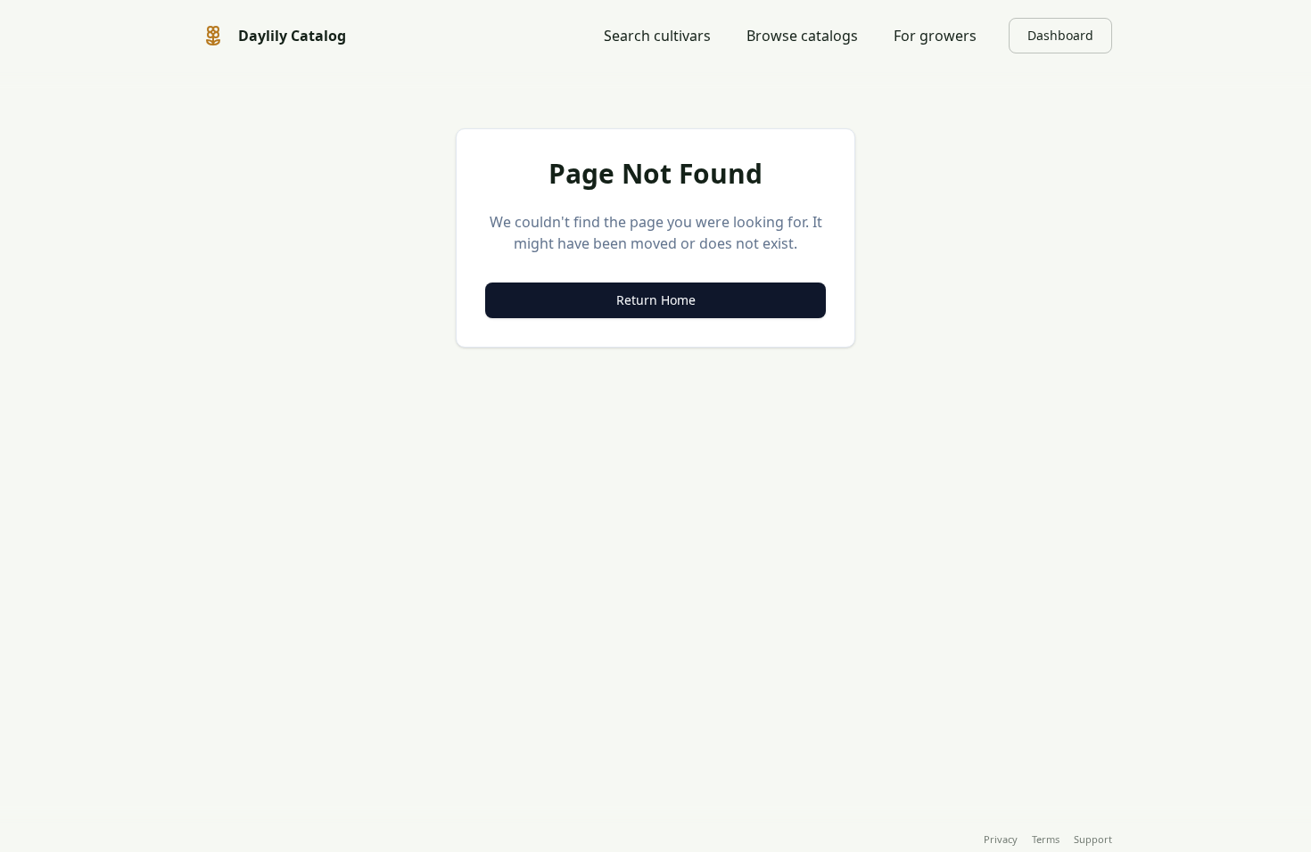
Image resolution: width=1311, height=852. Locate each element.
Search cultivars (657, 35)
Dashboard (1060, 35)
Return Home (656, 299)
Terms (1046, 839)
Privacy (1001, 839)
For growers (935, 35)
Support (1093, 839)
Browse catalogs (802, 35)
